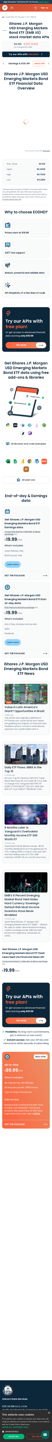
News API (40, 63)
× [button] (49, 1413)
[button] (26, 1427)
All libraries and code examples (28, 443)
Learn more (44, 2)
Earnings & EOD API (19, 63)
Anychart (46, 151)
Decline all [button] (37, 1436)
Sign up (44, 7)
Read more (25, 1424)
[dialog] (26, 1426)
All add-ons (28, 480)
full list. (37, 1113)
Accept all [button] (14, 1436)
